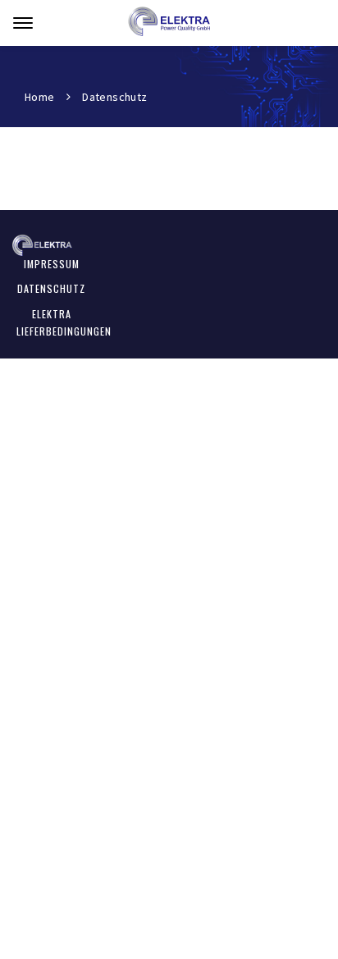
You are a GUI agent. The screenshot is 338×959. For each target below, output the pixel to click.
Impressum (52, 264)
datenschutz (115, 96)
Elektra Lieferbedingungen (64, 322)
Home (40, 96)
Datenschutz (51, 288)
